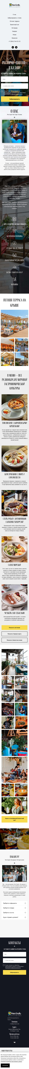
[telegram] (16, 47)
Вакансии (14, 38)
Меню (14, 35)
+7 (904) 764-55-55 (14, 41)
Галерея (14, 31)
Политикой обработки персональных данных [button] (11, 1061)
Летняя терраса (14, 21)
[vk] (13, 47)
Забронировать (14, 99)
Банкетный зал (14, 24)
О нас (14, 14)
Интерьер (14, 28)
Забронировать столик (14, 18)
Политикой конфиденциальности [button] (13, 94)
